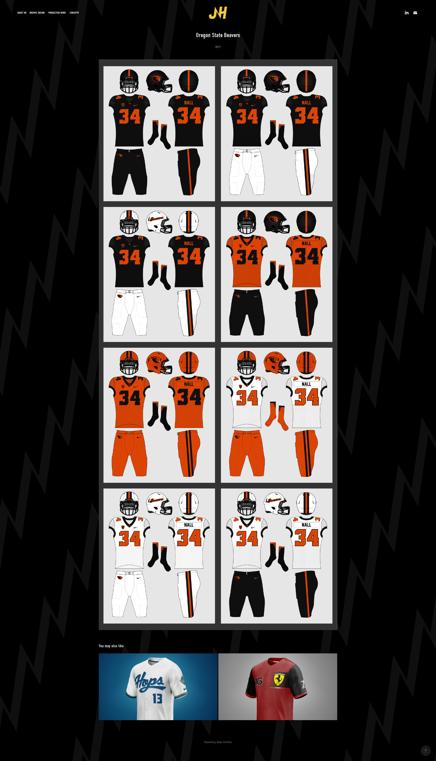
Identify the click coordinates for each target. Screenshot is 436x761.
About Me (21, 12)
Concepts (74, 12)
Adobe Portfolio (224, 742)
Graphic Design (37, 12)
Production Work (57, 12)
